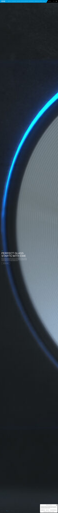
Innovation (37, 1)
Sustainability (31, 1)
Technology (14, 1)
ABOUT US (9, 1)
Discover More (6, 262)
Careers (41, 1)
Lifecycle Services (24, 1)
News (44, 1)
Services (18, 1)
